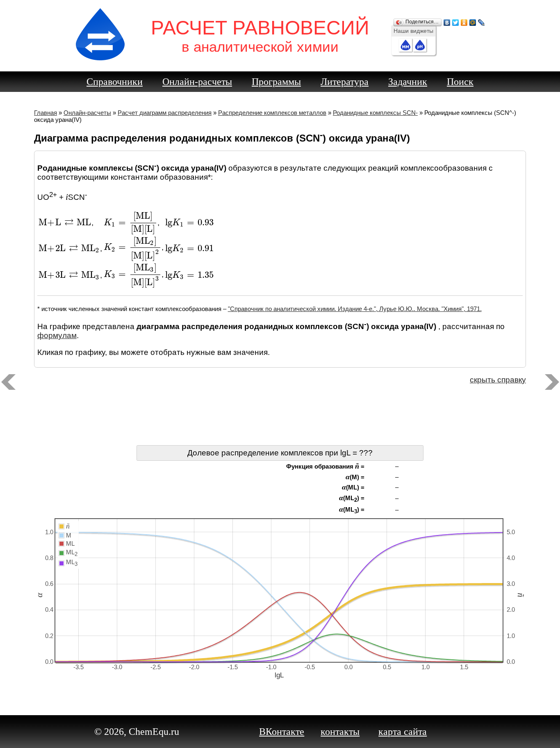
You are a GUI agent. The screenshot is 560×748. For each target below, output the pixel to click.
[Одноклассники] (464, 20)
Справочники (115, 81)
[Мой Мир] (473, 20)
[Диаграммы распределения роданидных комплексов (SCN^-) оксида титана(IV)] (8, 382)
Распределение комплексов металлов (272, 112)
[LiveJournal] (481, 20)
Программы (276, 81)
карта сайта (402, 731)
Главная (45, 112)
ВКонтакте (281, 731)
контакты (340, 731)
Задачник (407, 81)
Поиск (460, 81)
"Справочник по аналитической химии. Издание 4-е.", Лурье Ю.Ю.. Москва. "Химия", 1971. (355, 308)
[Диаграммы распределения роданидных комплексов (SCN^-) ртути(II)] (552, 382)
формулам (57, 335)
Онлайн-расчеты (197, 81)
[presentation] (65, 222)
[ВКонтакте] (447, 20)
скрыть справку (498, 379)
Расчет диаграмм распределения (165, 112)
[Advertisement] (280, 416)
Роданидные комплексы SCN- (375, 112)
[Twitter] (455, 20)
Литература (345, 81)
